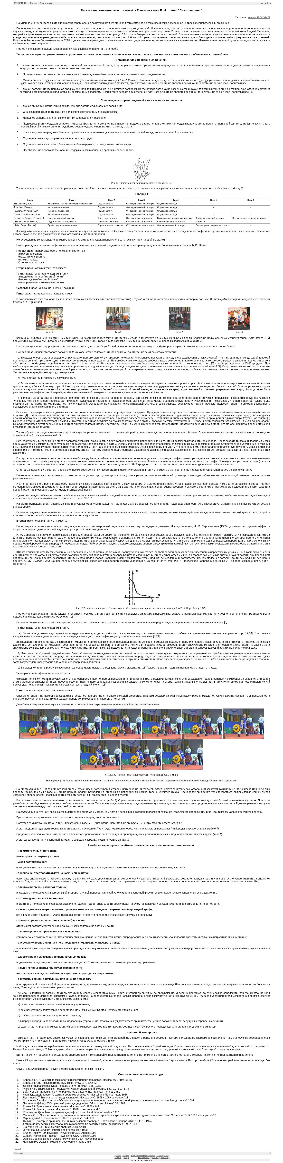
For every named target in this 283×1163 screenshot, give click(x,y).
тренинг (118, 1156)
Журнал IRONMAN (259, 17)
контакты (165, 1158)
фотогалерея (149, 1156)
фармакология (137, 1156)
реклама (155, 1158)
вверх (17, 1149)
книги (166, 1156)
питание (126, 1156)
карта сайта (144, 1158)
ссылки (160, 1156)
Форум (33, 3)
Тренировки (46, 3)
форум (126, 1158)
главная (118, 1158)
